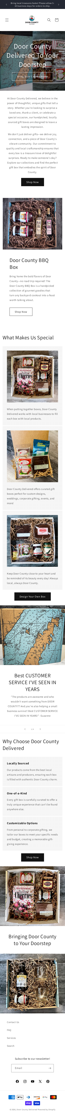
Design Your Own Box (33, 596)
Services (11, 1037)
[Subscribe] (50, 1068)
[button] (7, 20)
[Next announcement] (58, 4)
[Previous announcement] (6, 4)
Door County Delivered (27, 1109)
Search (11, 1045)
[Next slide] (40, 729)
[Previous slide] (25, 729)
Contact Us (13, 1022)
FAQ (9, 1030)
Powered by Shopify (46, 1109)
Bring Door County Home (32, 76)
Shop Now (32, 182)
